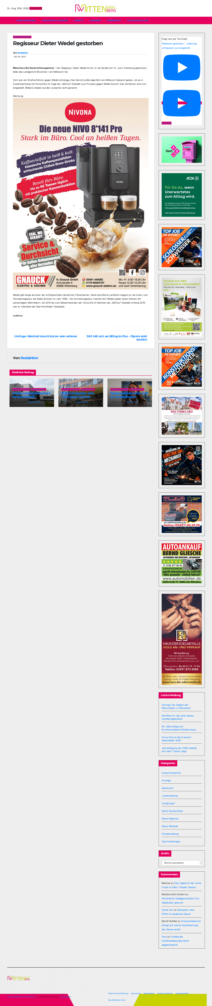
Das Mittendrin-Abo (117, 1000)
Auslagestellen (137, 20)
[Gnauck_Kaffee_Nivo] (81, 193)
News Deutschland (22, 37)
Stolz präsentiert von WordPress (22, 996)
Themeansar (65, 996)
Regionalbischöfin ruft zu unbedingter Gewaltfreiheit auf (129, 396)
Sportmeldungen (171, 841)
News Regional (26, 20)
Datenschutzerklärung (118, 993)
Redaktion (23, 53)
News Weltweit (170, 826)
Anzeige (166, 780)
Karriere (95, 20)
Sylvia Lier (167, 909)
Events (78, 20)
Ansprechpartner (171, 772)
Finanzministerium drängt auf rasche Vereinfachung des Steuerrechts (181, 925)
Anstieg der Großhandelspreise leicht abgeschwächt (175, 940)
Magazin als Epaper (55, 20)
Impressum (136, 993)
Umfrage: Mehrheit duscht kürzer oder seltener (45, 336)
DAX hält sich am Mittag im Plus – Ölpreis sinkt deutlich (117, 338)
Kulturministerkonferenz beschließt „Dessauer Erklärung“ (31, 396)
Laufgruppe (168, 803)
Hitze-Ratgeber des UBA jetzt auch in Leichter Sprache (77, 396)
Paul (164, 936)
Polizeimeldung (170, 833)
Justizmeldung (170, 795)
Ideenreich (114, 20)
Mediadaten (149, 993)
